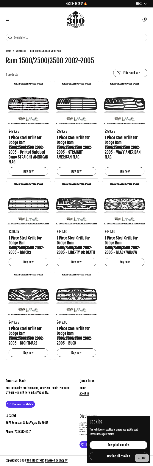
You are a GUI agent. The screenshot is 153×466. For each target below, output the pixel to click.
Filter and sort (131, 73)
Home (8, 50)
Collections (21, 50)
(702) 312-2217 (22, 432)
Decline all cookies (118, 456)
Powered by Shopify (56, 460)
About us (84, 393)
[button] (143, 20)
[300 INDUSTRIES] (76, 20)
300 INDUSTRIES (35, 460)
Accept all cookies (118, 445)
